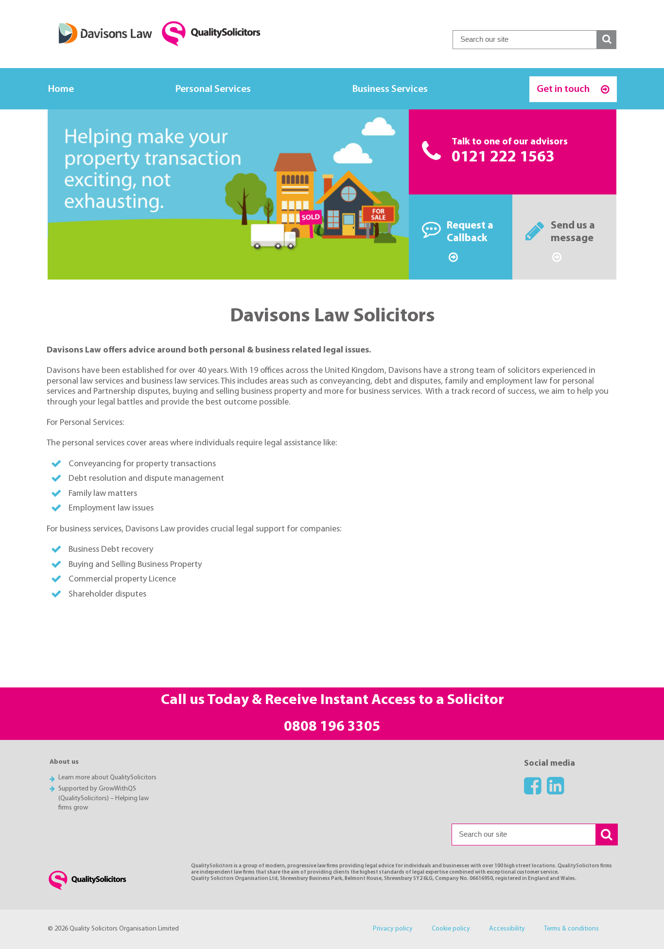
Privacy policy (393, 928)
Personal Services (213, 89)
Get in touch (564, 89)
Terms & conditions (571, 928)
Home (61, 89)
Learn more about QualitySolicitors (107, 777)
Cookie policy (451, 928)
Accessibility (507, 928)
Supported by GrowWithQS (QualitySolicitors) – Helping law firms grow (103, 798)
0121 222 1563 (503, 157)
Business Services (390, 89)
